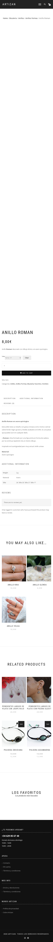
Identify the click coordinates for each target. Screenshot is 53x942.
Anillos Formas (32, 18)
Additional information (31, 398)
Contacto (6, 863)
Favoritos (38, 384)
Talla (3, 356)
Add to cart (27, 373)
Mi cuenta (6, 867)
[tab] (10, 398)
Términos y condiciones (11, 871)
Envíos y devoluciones (11, 888)
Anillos (21, 18)
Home (5, 18)
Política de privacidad (11, 908)
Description (10, 398)
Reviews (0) (9, 403)
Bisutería (13, 18)
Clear (27, 358)
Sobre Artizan (8, 912)
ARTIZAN (9, 4)
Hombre (45, 384)
